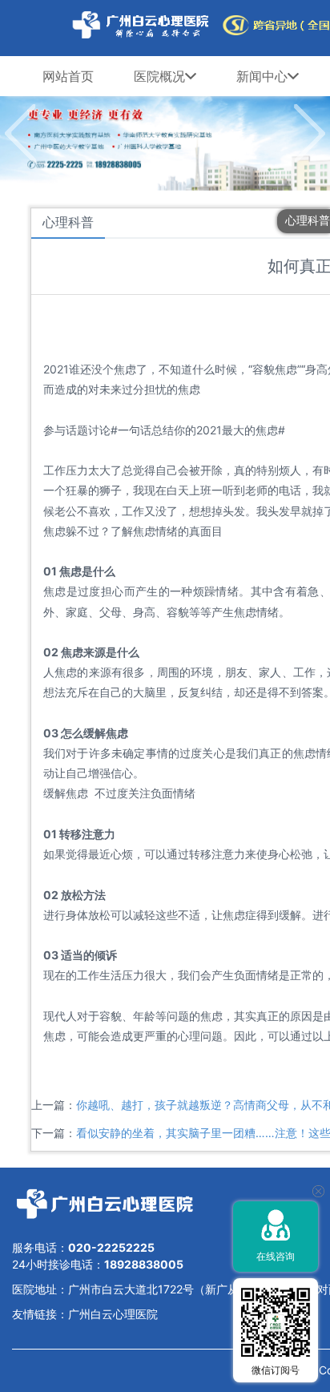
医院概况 (159, 76)
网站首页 (68, 76)
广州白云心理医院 (113, 1314)
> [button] (310, 133)
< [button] (20, 133)
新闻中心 (262, 76)
